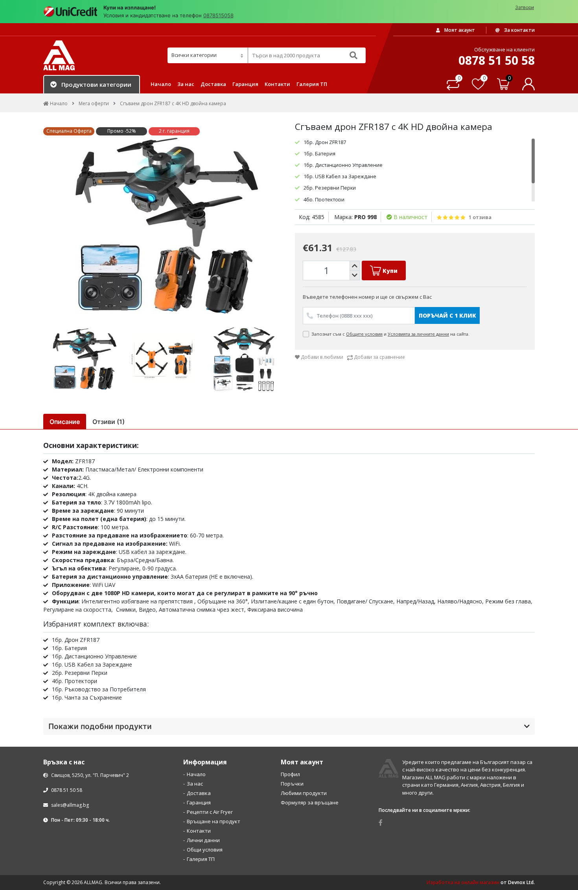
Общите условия (364, 334)
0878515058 (218, 15)
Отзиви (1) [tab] (108, 422)
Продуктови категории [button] (96, 84)
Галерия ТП (311, 84)
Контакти (277, 84)
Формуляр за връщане (310, 802)
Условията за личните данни (418, 334)
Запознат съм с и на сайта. (391, 334)
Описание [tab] (65, 422)
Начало (161, 84)
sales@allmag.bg (70, 805)
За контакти (519, 30)
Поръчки (292, 783)
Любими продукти (304, 793)
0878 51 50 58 (66, 790)
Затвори (524, 7)
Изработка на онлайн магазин (463, 882)
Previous (37, 225)
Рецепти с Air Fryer (210, 811)
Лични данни (203, 840)
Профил (290, 774)
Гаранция (245, 84)
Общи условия (205, 849)
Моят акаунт (459, 30)
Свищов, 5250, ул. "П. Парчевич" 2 (89, 775)
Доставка (213, 84)
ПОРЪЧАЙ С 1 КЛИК (447, 315)
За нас (185, 84)
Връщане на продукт (213, 821)
